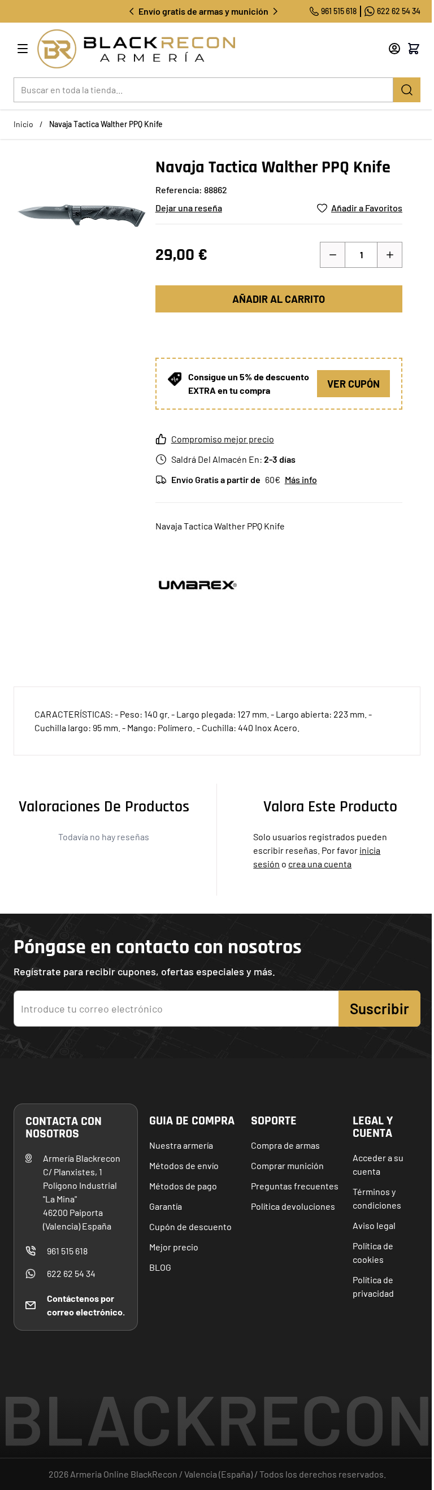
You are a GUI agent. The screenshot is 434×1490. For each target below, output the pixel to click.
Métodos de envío (184, 1165)
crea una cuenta (319, 863)
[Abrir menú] (23, 49)
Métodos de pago (183, 1185)
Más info (301, 479)
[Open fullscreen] (80, 223)
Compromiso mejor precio (222, 438)
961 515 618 (339, 11)
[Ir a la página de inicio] (197, 48)
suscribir (379, 1008)
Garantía (165, 1206)
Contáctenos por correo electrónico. (86, 1305)
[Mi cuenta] (394, 49)
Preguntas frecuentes (294, 1185)
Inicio (23, 124)
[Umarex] (197, 584)
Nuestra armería (181, 1145)
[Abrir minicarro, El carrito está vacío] (414, 49)
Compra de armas (285, 1145)
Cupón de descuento (190, 1226)
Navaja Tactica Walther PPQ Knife (106, 124)
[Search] (406, 89)
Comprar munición (287, 1165)
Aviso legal (374, 1225)
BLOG (160, 1267)
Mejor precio (173, 1246)
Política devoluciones (293, 1206)
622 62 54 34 (398, 11)
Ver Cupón (353, 383)
